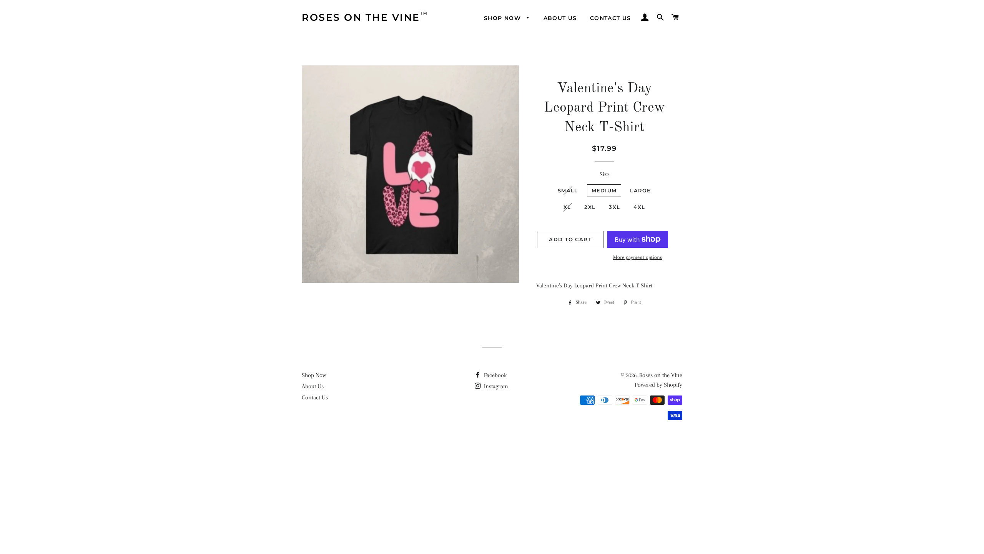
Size (604, 174)
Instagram (495, 386)
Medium (604, 190)
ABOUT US (560, 18)
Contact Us (315, 397)
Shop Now (314, 375)
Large (640, 190)
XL (567, 207)
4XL (639, 207)
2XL (589, 207)
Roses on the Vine (660, 375)
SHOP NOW (503, 18)
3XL (614, 207)
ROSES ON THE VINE (361, 17)
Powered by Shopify (658, 384)
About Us (313, 386)
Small (568, 190)
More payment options (637, 257)
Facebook (494, 375)
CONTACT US (610, 18)
